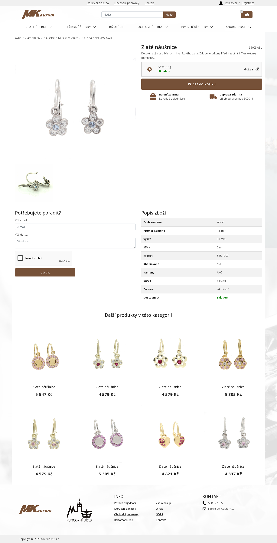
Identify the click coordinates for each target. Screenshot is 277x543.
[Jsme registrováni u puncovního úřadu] (79, 509)
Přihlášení (231, 3)
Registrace (248, 3)
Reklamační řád (123, 520)
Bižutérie (116, 27)
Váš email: (21, 220)
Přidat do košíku (202, 84)
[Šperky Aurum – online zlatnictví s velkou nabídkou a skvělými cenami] (38, 14)
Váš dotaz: (21, 234)
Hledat (169, 14)
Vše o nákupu (164, 503)
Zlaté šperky (36, 27)
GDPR (159, 514)
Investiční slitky (194, 27)
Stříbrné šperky (78, 27)
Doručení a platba (98, 3)
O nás (159, 508)
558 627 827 (215, 503)
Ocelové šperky (150, 27)
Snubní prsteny (238, 27)
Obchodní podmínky (126, 3)
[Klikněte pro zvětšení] (75, 104)
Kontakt (149, 3)
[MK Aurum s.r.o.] (35, 509)
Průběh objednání (125, 503)
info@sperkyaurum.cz (221, 508)
